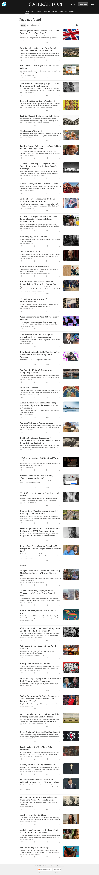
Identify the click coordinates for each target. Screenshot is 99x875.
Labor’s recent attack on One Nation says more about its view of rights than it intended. (40, 72)
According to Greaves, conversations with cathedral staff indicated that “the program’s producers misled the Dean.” (39, 205)
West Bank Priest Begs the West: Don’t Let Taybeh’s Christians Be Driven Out (39, 49)
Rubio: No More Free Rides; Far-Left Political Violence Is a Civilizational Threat (40, 781)
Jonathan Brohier (30, 821)
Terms (53, 866)
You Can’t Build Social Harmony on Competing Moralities (36, 371)
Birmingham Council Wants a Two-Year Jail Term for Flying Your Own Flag (40, 31)
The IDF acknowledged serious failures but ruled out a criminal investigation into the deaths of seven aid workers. (39, 225)
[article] (49, 36)
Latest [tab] (23, 25)
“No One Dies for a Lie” (30, 251)
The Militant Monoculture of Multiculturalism (33, 300)
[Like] (21, 42)
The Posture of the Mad (31, 131)
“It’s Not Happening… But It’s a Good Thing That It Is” (39, 459)
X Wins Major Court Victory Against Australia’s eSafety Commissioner (36, 335)
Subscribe (83, 4)
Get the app (57, 869)
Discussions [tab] (35, 25)
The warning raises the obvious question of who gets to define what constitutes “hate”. (38, 482)
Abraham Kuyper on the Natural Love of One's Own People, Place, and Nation (38, 798)
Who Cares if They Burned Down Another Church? (39, 647)
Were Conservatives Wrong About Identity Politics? (39, 318)
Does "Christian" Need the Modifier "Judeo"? (40, 732)
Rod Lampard (41, 57)
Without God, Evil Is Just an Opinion (36, 423)
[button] (27, 11)
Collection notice (60, 866)
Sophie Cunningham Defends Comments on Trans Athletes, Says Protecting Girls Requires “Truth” (40, 698)
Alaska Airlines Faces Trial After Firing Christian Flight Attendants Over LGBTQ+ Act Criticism (39, 405)
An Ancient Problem (29, 388)
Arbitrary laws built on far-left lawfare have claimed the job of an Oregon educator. (40, 579)
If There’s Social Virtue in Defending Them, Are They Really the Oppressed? (40, 629)
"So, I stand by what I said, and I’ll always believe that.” (38, 704)
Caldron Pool (32, 40)
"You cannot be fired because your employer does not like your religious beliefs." (39, 411)
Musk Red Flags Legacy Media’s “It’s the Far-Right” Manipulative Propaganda (40, 679)
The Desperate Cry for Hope (33, 815)
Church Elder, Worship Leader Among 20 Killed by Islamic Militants (39, 512)
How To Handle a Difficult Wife (34, 266)
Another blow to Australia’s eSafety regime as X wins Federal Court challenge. (40, 340)
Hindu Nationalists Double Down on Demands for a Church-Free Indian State (39, 282)
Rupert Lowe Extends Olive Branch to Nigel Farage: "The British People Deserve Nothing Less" (40, 548)
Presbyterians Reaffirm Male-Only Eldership (36, 748)
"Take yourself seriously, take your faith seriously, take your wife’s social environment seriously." (40, 270)
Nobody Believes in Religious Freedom (37, 765)
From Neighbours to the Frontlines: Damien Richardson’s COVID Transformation (40, 529)
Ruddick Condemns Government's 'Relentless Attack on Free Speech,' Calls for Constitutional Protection (40, 440)
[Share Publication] (75, 4)
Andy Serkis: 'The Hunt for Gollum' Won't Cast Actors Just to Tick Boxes (39, 831)
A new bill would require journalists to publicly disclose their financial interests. (40, 240)
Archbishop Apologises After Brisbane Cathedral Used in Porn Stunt (37, 200)
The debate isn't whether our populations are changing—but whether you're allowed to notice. (40, 464)
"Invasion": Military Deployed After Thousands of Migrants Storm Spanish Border (37, 593)
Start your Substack (45, 869)
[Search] (71, 4)
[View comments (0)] (34, 42)
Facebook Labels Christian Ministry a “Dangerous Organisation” (37, 476)
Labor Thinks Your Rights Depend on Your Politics (39, 67)
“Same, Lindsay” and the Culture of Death (39, 184)
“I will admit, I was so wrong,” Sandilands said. (35, 360)
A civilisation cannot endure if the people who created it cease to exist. (38, 803)
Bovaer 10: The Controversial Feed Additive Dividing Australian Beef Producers (40, 715)
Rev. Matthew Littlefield (44, 107)
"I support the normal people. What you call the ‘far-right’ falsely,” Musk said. (39, 685)
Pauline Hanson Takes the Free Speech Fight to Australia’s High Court (40, 147)
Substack (41, 873)
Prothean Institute (43, 123)
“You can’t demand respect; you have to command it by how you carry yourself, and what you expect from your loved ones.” (40, 104)
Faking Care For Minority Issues (35, 663)
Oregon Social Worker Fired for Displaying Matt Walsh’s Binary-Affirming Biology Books (40, 573)
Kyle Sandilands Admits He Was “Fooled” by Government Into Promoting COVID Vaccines (40, 354)
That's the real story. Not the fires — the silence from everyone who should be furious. (37, 652)
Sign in (93, 4)
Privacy (48, 866)
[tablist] (30, 25)
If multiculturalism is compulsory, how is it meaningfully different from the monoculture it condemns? (39, 305)
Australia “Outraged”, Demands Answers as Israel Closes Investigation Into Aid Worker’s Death (39, 219)
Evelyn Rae (42, 724)
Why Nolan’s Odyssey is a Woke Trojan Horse (38, 612)
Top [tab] (28, 25)
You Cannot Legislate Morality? (34, 847)
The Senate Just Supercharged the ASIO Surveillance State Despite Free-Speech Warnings (38, 166)
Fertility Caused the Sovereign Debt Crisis (39, 116)
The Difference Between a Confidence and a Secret (40, 494)
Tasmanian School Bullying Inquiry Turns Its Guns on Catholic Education (39, 84)
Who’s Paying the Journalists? (34, 236)
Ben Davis (28, 485)
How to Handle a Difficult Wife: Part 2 (37, 101)
